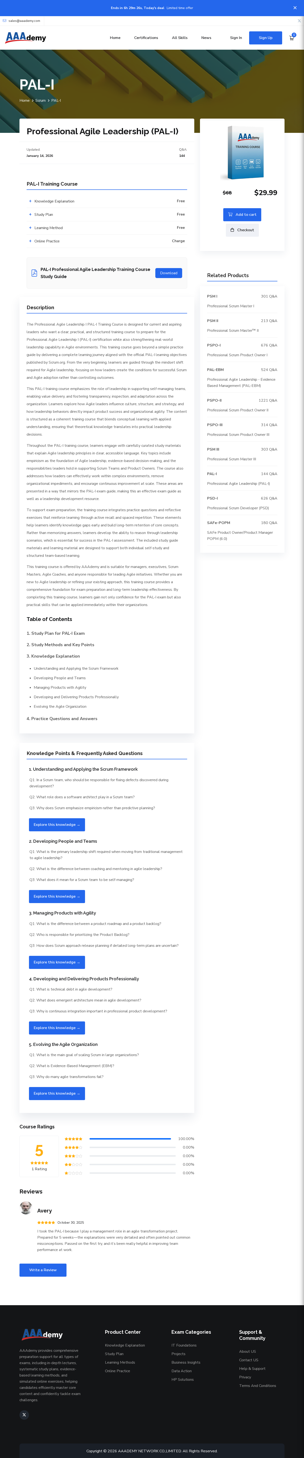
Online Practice (117, 1371)
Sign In (236, 37)
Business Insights (185, 1362)
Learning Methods (120, 1362)
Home (115, 37)
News (206, 37)
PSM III (213, 449)
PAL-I (212, 473)
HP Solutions (182, 1379)
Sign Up (265, 37)
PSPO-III (215, 425)
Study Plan (114, 1354)
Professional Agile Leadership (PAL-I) (238, 483)
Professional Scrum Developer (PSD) (238, 508)
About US (247, 1351)
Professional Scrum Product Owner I (237, 355)
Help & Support (252, 1368)
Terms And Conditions (257, 1385)
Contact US (248, 1360)
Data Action (181, 1371)
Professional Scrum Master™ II (233, 330)
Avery (44, 1211)
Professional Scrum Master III (231, 459)
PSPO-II (214, 400)
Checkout (245, 230)
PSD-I (212, 498)
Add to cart (245, 214)
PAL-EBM (215, 369)
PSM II (212, 320)
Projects (178, 1354)
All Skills (180, 37)
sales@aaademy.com (24, 21)
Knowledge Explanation (125, 1345)
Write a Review (43, 1270)
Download (168, 273)
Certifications (146, 37)
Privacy (245, 1377)
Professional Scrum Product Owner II (237, 410)
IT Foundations (184, 1345)
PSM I (212, 296)
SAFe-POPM (218, 522)
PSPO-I (214, 345)
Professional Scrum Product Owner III (238, 434)
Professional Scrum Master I (230, 306)
